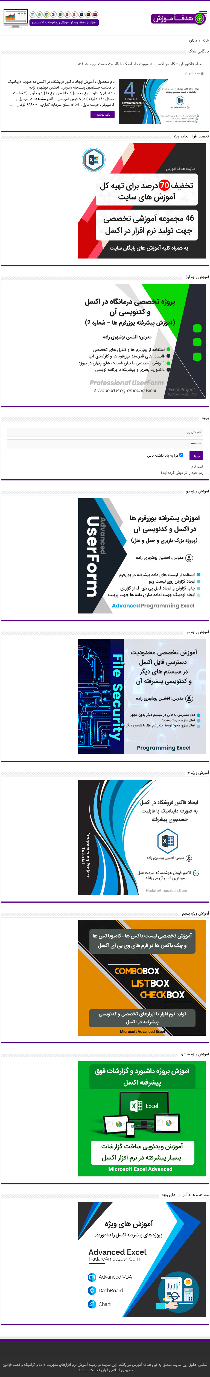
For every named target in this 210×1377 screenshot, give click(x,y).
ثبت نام (197, 466)
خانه (205, 40)
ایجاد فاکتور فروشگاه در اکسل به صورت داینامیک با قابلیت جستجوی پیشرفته (140, 64)
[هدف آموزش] (105, 18)
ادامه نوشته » (102, 114)
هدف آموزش (192, 73)
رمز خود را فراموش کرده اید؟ (182, 472)
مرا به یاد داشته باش (163, 455)
